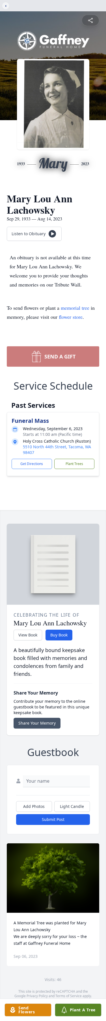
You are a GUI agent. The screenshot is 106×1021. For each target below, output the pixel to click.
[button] (53, 878)
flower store (71, 316)
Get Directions (31, 463)
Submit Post (53, 819)
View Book (27, 635)
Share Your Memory (37, 723)
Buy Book (59, 635)
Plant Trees (74, 463)
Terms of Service (68, 996)
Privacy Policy (37, 996)
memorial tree (75, 307)
